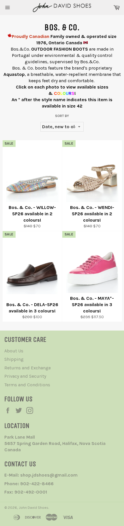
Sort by (62, 116)
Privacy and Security (25, 376)
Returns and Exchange (27, 367)
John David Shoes (33, 507)
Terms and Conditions (27, 384)
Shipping (14, 359)
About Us (13, 351)
